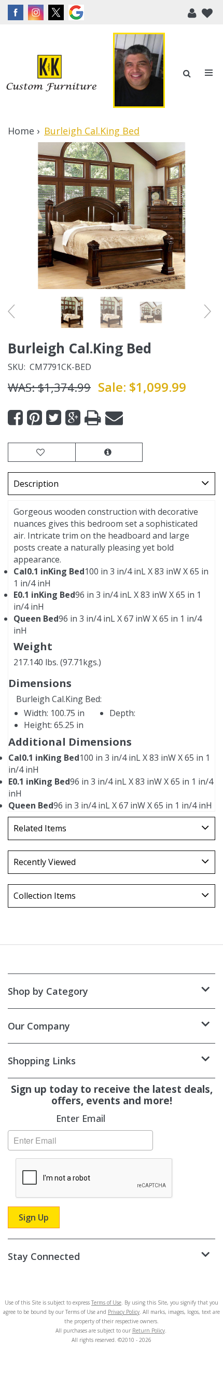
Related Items (39, 828)
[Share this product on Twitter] (53, 418)
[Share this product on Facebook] (15, 418)
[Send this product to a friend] (114, 418)
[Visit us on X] (57, 12)
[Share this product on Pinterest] (34, 418)
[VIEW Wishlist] (41, 452)
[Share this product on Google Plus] (72, 418)
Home (21, 131)
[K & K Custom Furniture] (51, 73)
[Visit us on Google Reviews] (77, 12)
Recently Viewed (44, 862)
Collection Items (44, 895)
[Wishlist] (207, 12)
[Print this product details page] (93, 418)
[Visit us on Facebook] (17, 12)
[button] (192, 12)
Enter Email (80, 1118)
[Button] (209, 72)
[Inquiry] (109, 452)
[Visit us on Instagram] (37, 12)
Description (36, 483)
